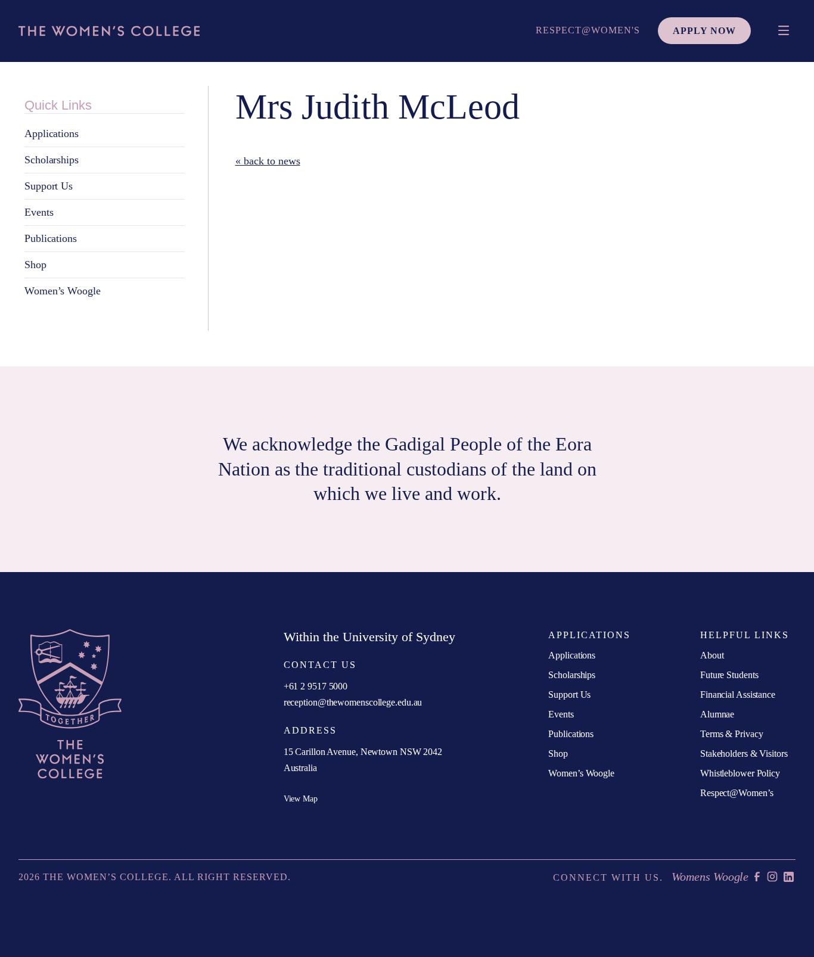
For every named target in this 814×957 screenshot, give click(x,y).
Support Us (48, 186)
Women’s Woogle (62, 291)
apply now (704, 31)
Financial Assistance (737, 694)
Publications (50, 238)
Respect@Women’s (736, 793)
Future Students (729, 675)
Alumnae (717, 714)
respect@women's (588, 30)
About (712, 655)
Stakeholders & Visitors (744, 753)
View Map (301, 798)
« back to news (267, 161)
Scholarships (51, 160)
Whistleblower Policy (740, 773)
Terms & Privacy (731, 734)
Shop (35, 265)
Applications (51, 133)
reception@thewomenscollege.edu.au (353, 702)
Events (38, 212)
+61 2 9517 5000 (316, 686)
